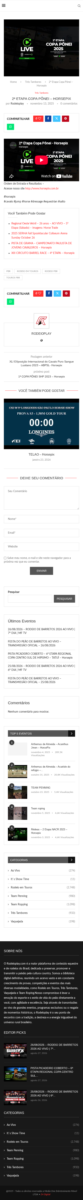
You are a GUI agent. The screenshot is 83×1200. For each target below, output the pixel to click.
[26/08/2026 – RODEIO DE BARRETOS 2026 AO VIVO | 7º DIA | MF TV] (15, 1050)
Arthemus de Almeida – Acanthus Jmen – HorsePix (49, 746)
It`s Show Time (43, 879)
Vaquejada (43, 921)
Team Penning (43, 896)
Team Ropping (43, 904)
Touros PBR (13, 278)
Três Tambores (33, 82)
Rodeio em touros (27, 271)
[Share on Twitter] (56, 119)
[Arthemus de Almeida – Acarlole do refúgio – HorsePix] (17, 771)
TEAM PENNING (40, 787)
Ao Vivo (43, 870)
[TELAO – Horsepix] (41, 424)
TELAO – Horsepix (41, 454)
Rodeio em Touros (43, 887)
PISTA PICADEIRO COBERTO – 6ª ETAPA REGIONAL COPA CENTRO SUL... (51, 1072)
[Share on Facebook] (48, 119)
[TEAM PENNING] (17, 792)
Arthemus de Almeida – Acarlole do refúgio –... (50, 768)
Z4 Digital (45, 1194)
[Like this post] (39, 119)
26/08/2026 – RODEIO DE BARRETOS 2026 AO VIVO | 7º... (54, 1046)
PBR (8, 271)
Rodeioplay (17, 103)
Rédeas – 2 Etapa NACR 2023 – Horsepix (49, 831)
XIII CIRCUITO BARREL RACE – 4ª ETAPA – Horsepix (43, 253)
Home (13, 82)
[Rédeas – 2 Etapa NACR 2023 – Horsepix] (17, 834)
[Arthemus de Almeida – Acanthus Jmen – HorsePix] (17, 749)
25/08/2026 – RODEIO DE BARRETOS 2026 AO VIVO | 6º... (54, 1093)
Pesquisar (13, 592)
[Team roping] (17, 813)
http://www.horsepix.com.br (42, 188)
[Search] (79, 5)
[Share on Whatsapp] (10, 127)
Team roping (38, 808)
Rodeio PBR (51, 271)
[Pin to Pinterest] (65, 119)
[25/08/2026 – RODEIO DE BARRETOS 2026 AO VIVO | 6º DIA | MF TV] (15, 1097)
